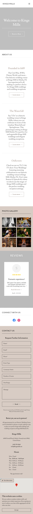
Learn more (16, 95)
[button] (29, 3)
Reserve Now (16, 34)
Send (16, 404)
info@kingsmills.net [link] (16, 446)
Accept (16, 510)
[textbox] (16, 343)
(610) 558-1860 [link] (17, 444)
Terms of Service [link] (17, 411)
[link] (9, 4)
